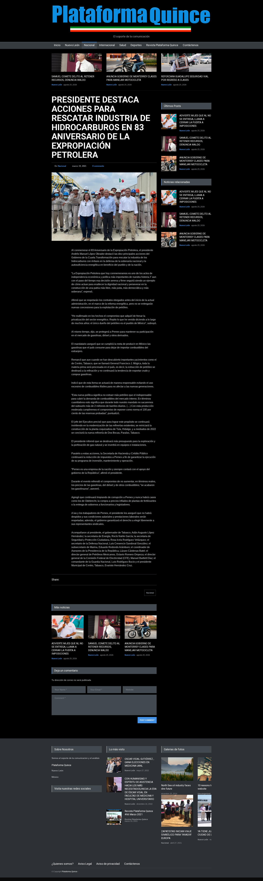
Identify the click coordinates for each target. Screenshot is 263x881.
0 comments (98, 166)
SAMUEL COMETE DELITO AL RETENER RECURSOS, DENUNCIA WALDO (104, 647)
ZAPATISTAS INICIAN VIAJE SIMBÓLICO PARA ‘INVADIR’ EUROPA (176, 835)
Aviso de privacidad (108, 863)
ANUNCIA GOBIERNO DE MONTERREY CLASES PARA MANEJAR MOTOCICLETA (140, 647)
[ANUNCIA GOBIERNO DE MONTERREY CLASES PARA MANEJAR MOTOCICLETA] (131, 62)
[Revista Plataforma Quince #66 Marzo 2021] (114, 817)
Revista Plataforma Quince (162, 45)
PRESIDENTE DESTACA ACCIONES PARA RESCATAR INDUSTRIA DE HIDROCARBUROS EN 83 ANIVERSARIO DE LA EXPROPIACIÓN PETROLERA (101, 127)
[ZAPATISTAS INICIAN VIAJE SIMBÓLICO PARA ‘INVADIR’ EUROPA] (177, 811)
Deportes (136, 45)
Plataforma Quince (69, 872)
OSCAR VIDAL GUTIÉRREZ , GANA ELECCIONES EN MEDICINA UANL (139, 762)
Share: (55, 579)
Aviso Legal (85, 863)
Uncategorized (204, 794)
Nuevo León (72, 45)
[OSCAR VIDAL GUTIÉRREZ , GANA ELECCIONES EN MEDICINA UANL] (114, 765)
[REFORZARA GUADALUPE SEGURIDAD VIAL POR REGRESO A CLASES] (186, 62)
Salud (122, 45)
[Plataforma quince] (131, 27)
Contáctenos (190, 45)
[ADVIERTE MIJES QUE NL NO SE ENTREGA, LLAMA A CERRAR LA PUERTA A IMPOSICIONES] (68, 627)
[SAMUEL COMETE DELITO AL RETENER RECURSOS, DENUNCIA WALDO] (77, 62)
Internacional (107, 45)
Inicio (57, 45)
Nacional (89, 45)
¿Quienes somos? (63, 863)
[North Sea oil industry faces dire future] (177, 769)
